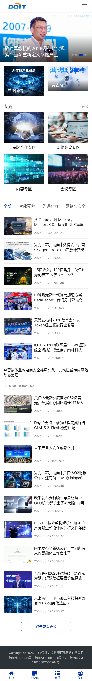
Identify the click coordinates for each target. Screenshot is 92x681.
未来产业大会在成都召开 (54, 447)
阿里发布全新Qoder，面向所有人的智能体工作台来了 (59, 550)
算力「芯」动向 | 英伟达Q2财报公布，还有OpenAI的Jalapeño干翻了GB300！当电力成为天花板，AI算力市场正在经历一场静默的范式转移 (61, 476)
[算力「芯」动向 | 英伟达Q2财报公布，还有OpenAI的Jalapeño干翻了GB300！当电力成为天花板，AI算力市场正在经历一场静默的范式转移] (18, 479)
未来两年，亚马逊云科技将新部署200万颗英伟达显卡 (60, 600)
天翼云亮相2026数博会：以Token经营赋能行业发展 (57, 322)
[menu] (84, 6)
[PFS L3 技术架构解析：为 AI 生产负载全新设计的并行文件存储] (18, 529)
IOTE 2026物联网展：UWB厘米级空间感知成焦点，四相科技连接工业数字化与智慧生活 (60, 348)
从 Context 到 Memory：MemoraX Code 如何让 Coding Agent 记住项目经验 (60, 222)
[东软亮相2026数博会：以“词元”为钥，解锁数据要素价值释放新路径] (18, 579)
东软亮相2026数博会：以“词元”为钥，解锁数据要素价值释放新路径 (60, 576)
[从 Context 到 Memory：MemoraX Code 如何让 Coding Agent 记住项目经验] (18, 226)
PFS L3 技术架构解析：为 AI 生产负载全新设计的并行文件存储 (60, 525)
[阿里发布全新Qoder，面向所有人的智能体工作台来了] (18, 554)
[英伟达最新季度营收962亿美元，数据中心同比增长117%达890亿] (18, 404)
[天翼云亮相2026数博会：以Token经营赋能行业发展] (18, 326)
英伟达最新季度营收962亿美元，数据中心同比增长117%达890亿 (58, 400)
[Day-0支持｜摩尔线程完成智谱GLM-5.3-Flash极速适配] (18, 429)
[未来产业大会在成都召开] (18, 454)
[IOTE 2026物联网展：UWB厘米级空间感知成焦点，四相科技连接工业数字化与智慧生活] (18, 351)
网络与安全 (75, 206)
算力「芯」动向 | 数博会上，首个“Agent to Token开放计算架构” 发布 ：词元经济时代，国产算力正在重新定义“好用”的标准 (59, 247)
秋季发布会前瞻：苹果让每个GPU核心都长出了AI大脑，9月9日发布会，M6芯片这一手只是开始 (60, 501)
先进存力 (50, 206)
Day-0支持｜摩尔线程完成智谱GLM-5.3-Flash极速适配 (59, 425)
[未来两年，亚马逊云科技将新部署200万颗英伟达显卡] (18, 604)
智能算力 (27, 206)
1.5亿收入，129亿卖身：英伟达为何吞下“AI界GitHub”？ (59, 272)
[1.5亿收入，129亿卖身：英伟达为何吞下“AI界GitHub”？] (18, 276)
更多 (84, 107)
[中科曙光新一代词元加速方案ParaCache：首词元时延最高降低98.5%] (18, 301)
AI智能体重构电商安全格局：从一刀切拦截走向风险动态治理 (46, 372)
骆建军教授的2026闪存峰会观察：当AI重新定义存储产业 (35, 51)
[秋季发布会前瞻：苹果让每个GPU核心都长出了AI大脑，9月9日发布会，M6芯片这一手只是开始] (18, 504)
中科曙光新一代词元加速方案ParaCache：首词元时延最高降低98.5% (60, 297)
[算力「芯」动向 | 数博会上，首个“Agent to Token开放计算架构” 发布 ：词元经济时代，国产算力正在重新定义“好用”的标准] (18, 251)
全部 (8, 206)
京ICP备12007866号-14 (50, 658)
